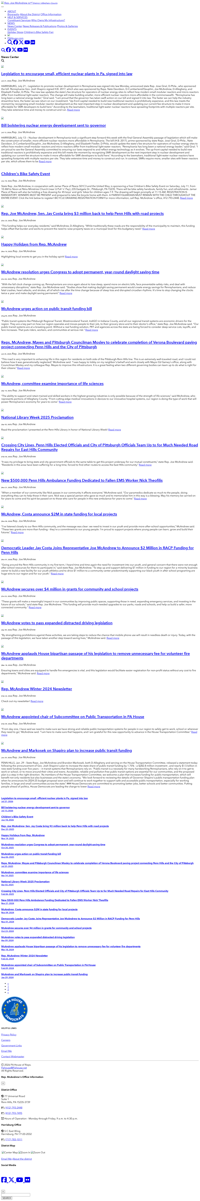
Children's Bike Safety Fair (39, 32)
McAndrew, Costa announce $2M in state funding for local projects (59, 514)
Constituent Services (19, 20)
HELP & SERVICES (18, 17)
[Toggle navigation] (2, 6)
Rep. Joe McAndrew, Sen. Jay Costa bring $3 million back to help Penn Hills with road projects (82, 213)
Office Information (50, 14)
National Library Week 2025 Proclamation (37, 417)
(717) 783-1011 (13, 1139)
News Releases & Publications (39, 26)
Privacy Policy (8, 1034)
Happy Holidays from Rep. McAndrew (34, 244)
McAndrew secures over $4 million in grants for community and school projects (69, 589)
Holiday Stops (15, 32)
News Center (15, 26)
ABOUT (12, 11)
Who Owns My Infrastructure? (48, 20)
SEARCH (6, 1198)
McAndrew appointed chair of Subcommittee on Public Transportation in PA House (72, 716)
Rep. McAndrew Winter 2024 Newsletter (36, 689)
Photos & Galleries (67, 26)
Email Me (6, 1051)
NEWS (11, 23)
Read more (73, 109)
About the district (22, 1158)
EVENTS (12, 29)
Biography (13, 14)
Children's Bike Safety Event (25, 173)
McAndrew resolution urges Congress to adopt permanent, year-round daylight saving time (80, 272)
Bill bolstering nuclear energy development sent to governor (53, 125)
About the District (30, 14)
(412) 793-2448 (13, 1107)
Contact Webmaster (12, 1056)
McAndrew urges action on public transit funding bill (46, 308)
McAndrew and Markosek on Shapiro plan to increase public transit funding (66, 750)
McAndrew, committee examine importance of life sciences (52, 383)
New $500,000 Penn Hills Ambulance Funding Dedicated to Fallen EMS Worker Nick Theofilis (82, 480)
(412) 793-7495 (13, 1113)
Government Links (11, 1045)
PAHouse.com (15, 38)
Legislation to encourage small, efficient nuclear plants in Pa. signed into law (66, 73)
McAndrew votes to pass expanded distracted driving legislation (56, 623)
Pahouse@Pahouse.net (14, 1067)
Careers (5, 1040)
